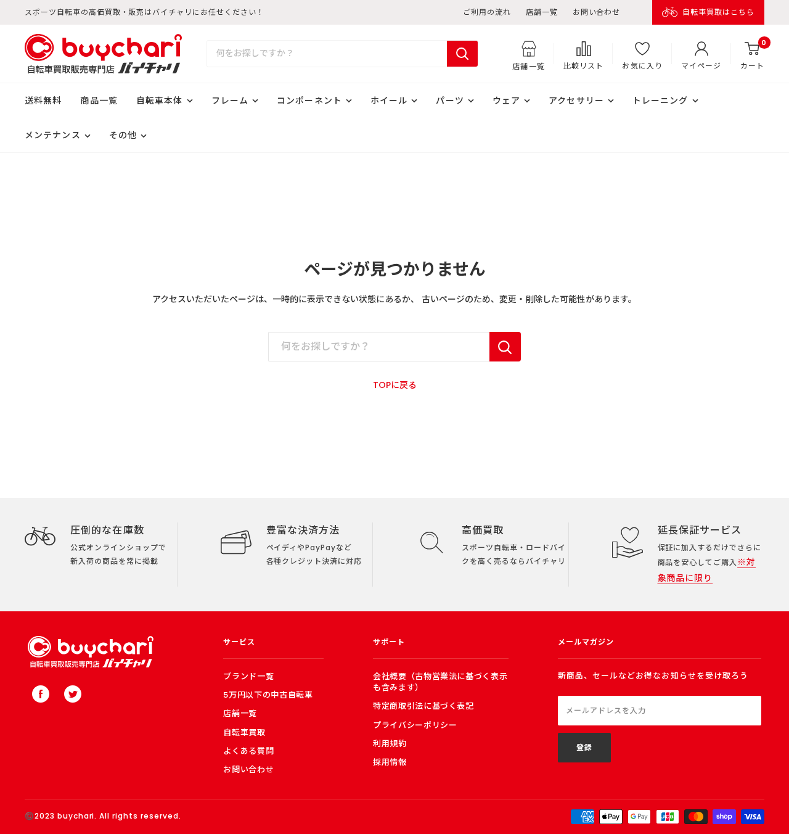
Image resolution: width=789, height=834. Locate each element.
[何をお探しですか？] (505, 346)
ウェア (506, 100)
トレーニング (660, 100)
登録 (584, 747)
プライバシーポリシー (415, 725)
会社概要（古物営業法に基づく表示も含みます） (440, 682)
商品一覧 (98, 100)
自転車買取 (244, 732)
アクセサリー (576, 100)
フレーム (229, 100)
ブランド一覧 (248, 676)
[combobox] (327, 54)
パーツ (450, 100)
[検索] (462, 54)
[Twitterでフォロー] (72, 694)
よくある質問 (248, 751)
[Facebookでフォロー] (40, 694)
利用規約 (390, 743)
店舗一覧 (542, 12)
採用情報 (390, 762)
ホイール (388, 100)
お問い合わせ (597, 12)
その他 (123, 135)
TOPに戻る (395, 385)
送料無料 (43, 100)
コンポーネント (309, 100)
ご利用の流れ (487, 12)
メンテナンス (53, 135)
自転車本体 (159, 100)
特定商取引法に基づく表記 (423, 706)
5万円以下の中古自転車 (268, 695)
